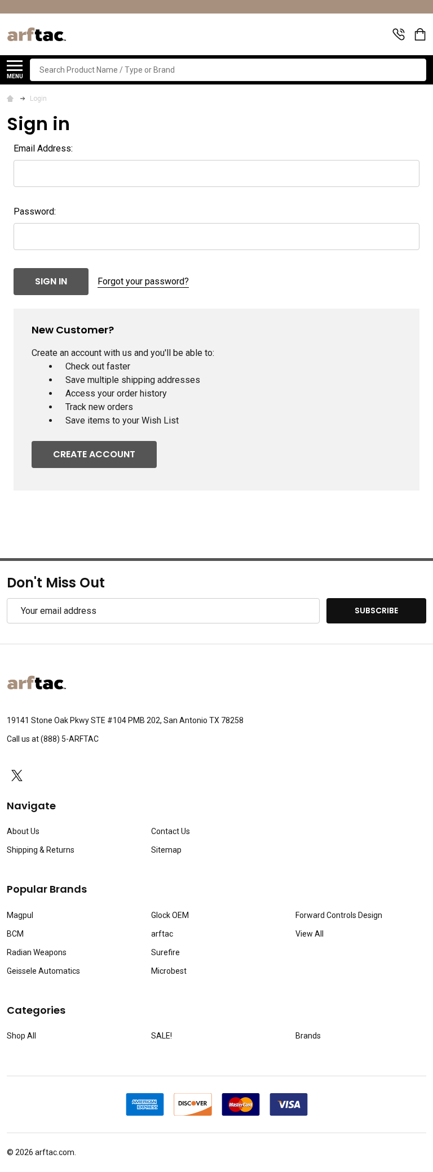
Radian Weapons (37, 952)
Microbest (169, 970)
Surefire (165, 952)
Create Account (94, 454)
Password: (35, 211)
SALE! (161, 1035)
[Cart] (421, 34)
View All (309, 933)
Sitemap (166, 849)
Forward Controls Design (338, 915)
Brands (308, 1035)
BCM (15, 933)
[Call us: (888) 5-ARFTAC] (398, 34)
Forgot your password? (143, 281)
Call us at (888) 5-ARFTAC (53, 738)
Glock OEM (170, 915)
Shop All (21, 1035)
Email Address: (43, 148)
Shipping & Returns (40, 849)
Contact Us (170, 831)
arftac (162, 933)
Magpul (20, 915)
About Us (23, 831)
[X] (17, 775)
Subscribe (376, 610)
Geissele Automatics (43, 970)
